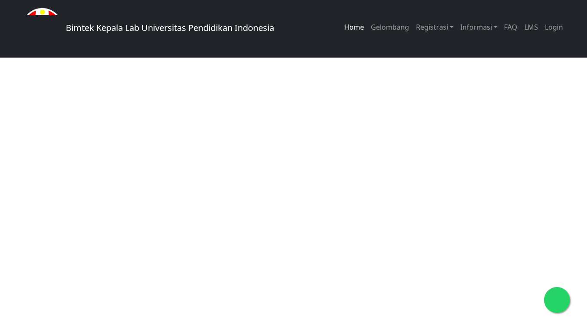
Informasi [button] (476, 27)
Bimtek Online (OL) (242, 191)
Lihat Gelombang (114, 163)
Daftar (189, 163)
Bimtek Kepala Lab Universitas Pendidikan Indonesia (169, 28)
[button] (356, 146)
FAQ (510, 27)
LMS (531, 27)
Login (554, 27)
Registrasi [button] (432, 27)
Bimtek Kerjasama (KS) (125, 218)
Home (354, 27)
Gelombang (390, 27)
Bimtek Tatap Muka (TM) (128, 191)
